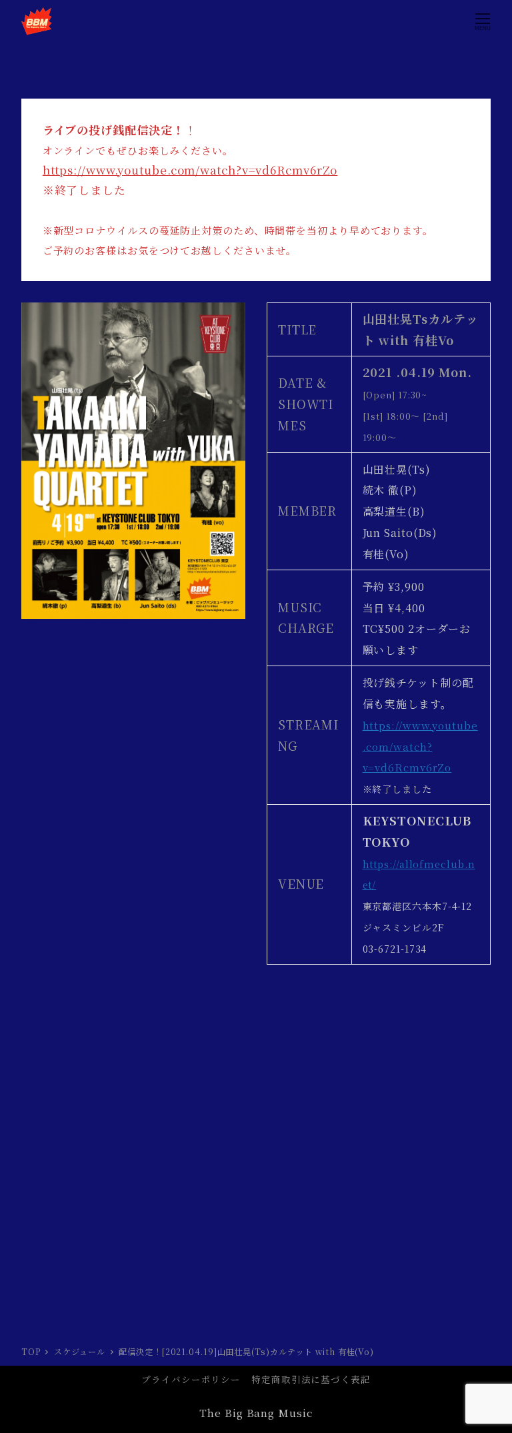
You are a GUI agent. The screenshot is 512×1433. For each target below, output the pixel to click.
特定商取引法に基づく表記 (311, 1379)
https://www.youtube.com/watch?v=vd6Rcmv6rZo (190, 169)
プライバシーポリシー (191, 1379)
